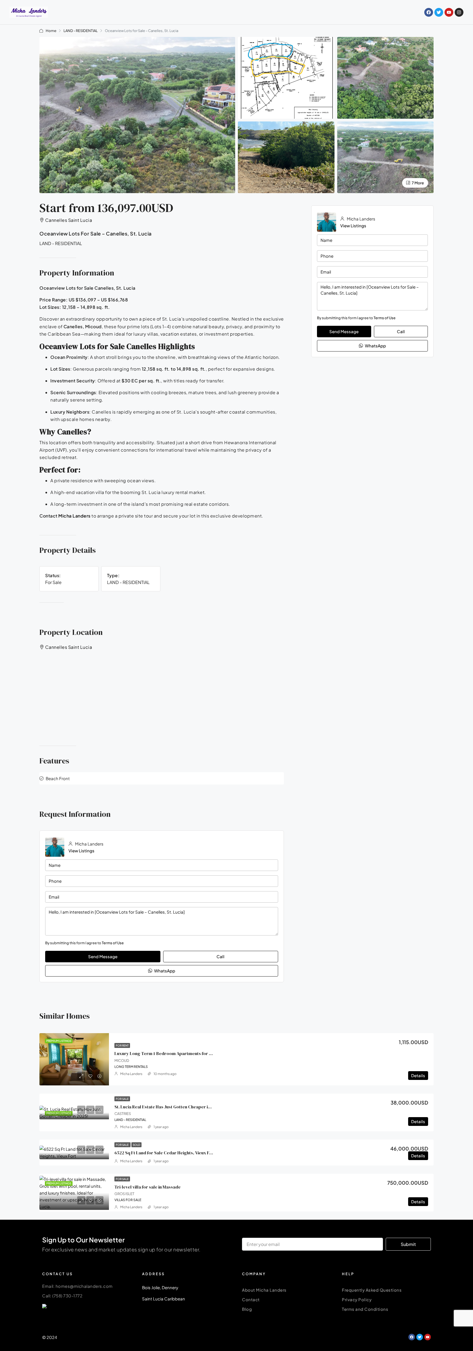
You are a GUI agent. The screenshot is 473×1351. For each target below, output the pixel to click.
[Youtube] (449, 12)
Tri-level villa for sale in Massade (147, 1187)
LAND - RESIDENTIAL (81, 30)
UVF (61, 450)
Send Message (344, 331)
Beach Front (58, 778)
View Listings (353, 225)
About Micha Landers (264, 1289)
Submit (408, 1244)
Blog (247, 1309)
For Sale (122, 1098)
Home (51, 30)
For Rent (122, 1045)
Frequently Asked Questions (372, 1289)
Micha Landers (74, 516)
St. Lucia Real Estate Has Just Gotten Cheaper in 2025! (168, 1107)
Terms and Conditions (365, 1309)
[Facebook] (428, 12)
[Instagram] (459, 12)
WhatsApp (375, 345)
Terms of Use (385, 318)
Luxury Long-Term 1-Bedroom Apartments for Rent (166, 1053)
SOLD (136, 1144)
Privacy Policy (356, 1299)
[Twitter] (438, 12)
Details (418, 1075)
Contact (251, 1299)
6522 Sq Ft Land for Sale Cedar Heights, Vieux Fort (165, 1153)
